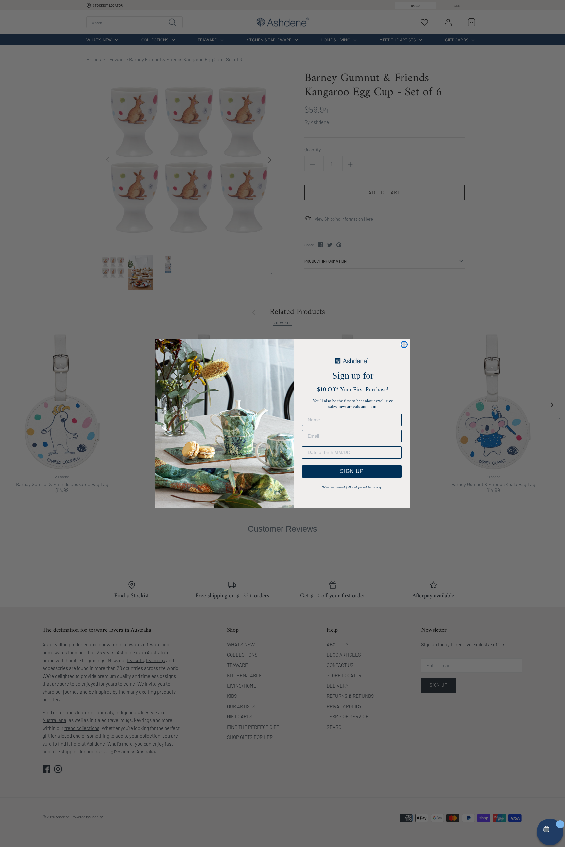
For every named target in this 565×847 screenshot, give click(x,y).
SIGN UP (352, 471)
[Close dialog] (404, 344)
